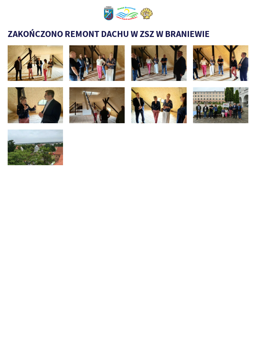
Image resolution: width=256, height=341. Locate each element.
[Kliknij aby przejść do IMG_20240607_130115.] (35, 63)
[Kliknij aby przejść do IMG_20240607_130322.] (220, 63)
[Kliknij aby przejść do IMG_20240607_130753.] (97, 105)
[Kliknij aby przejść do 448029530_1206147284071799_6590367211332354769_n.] (35, 147)
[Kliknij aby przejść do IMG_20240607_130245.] (159, 63)
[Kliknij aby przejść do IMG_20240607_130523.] (35, 105)
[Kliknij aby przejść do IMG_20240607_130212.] (97, 63)
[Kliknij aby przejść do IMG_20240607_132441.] (220, 105)
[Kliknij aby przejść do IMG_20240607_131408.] (159, 105)
